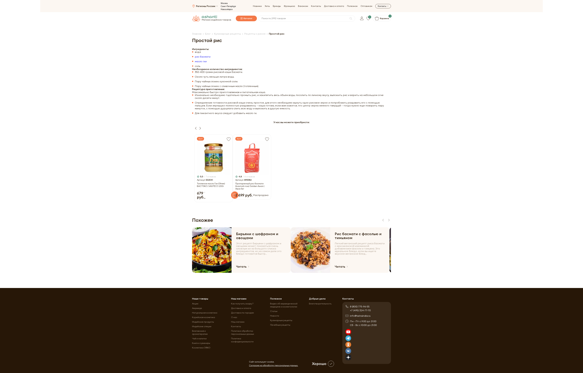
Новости (274, 315)
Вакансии (303, 6)
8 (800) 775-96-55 (360, 306)
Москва (224, 3)
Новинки (257, 6)
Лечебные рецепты (280, 325)
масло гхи (201, 61)
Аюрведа (197, 308)
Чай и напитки (199, 338)
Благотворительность (320, 303)
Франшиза (289, 6)
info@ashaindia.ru (360, 315)
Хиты (267, 6)
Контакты (316, 6)
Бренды (277, 6)
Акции (195, 303)
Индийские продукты (203, 321)
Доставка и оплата (334, 6)
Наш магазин (237, 321)
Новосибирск (227, 9)
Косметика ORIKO (201, 347)
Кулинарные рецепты (281, 320)
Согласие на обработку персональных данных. (273, 365)
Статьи (273, 311)
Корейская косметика (203, 317)
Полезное (352, 6)
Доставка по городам (242, 312)
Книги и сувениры (201, 343)
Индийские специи (201, 326)
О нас (234, 317)
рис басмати (202, 56)
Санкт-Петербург (228, 6)
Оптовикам (366, 6)
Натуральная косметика (204, 312)
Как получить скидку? (242, 303)
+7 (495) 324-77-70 (360, 310)
